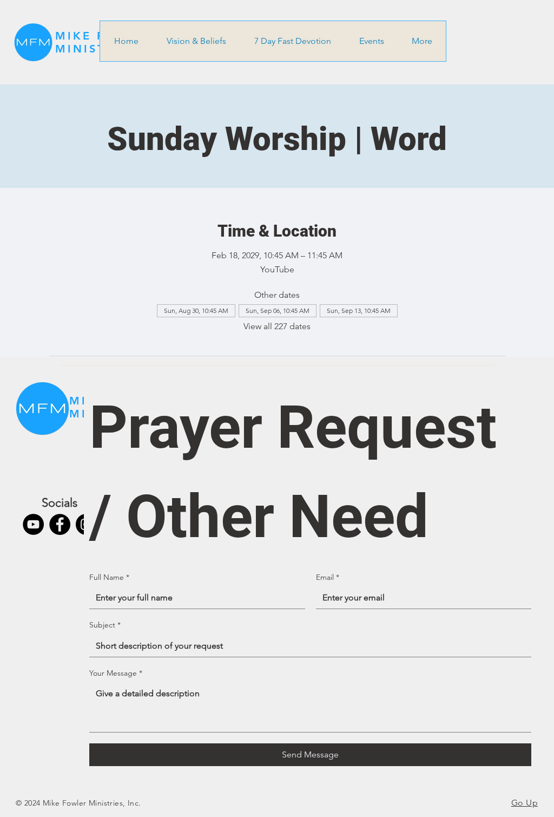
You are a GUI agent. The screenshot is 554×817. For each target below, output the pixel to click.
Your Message (115, 673)
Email (327, 577)
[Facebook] (59, 524)
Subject (105, 625)
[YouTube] (33, 524)
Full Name (109, 577)
